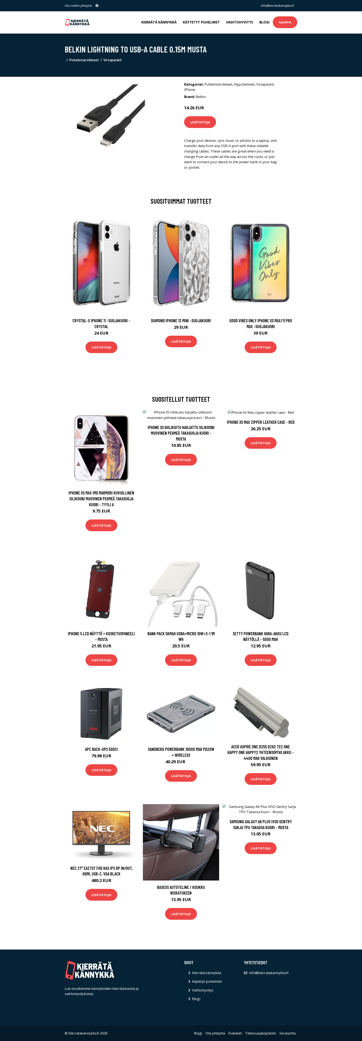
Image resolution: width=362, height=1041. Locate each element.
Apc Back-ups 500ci (101, 749)
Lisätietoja (200, 122)
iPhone (189, 89)
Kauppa (285, 22)
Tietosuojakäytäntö (260, 1033)
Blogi (264, 22)
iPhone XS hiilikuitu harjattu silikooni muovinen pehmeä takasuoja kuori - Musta (181, 433)
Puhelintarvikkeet (84, 60)
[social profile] (97, 6)
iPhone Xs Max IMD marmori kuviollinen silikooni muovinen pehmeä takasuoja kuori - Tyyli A (101, 498)
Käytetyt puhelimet (201, 22)
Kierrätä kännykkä (159, 22)
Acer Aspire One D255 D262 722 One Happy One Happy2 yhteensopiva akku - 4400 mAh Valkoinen (261, 752)
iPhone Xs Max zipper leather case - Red (261, 422)
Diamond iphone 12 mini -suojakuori (181, 320)
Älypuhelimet (244, 84)
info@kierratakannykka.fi (277, 6)
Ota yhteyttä (215, 1033)
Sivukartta (287, 1033)
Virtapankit (112, 60)
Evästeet (235, 1033)
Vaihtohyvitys (239, 22)
